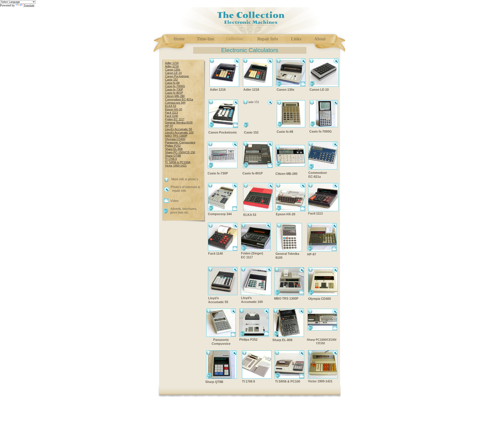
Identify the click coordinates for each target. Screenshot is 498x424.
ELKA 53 (170, 106)
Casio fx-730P (174, 89)
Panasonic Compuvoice (180, 142)
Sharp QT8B (173, 155)
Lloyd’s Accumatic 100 (179, 132)
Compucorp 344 (175, 102)
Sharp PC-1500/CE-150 (180, 152)
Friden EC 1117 (174, 119)
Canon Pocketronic (177, 76)
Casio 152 (171, 79)
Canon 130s (172, 69)
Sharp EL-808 (173, 149)
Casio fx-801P (174, 92)
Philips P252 (173, 145)
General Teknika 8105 (179, 122)
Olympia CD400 (175, 139)
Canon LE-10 (173, 73)
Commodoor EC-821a (179, 99)
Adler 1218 (172, 66)
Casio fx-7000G (175, 86)
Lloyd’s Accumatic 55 (178, 129)
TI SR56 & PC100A (177, 162)
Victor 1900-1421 (176, 165)
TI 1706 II (171, 159)
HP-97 (169, 126)
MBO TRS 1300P (176, 135)
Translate (28, 5)
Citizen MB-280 (175, 96)
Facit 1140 (171, 116)
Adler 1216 (172, 63)
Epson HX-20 (173, 109)
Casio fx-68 (172, 82)
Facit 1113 (171, 112)
